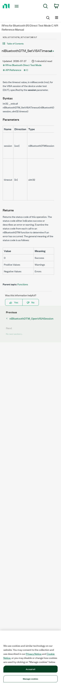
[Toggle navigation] (17, 6)
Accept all (30, 669)
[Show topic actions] (51, 51)
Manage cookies (30, 678)
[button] (28, 43)
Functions (22, 284)
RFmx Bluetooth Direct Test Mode (23, 65)
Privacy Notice (34, 653)
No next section (13, 333)
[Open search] (47, 17)
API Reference (13, 70)
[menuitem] (45, 6)
